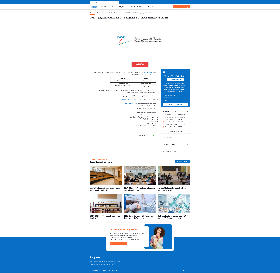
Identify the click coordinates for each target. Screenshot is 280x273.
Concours (104, 12)
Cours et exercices (165, 7)
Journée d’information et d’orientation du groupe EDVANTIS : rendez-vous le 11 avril (176, 124)
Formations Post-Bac (136, 7)
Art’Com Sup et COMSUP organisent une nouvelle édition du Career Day (175, 117)
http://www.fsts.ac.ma (131, 105)
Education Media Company (108, 264)
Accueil (92, 12)
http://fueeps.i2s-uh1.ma (131, 103)
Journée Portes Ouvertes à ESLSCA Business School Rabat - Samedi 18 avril (175, 120)
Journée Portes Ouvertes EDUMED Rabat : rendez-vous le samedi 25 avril (176, 122)
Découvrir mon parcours (181, 6)
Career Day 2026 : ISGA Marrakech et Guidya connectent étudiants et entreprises (176, 115)
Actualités (103, 7)
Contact (188, 270)
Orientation (151, 7)
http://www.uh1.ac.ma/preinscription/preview (131, 99)
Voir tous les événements (175, 131)
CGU (183, 270)
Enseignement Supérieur (118, 7)
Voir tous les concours (182, 161)
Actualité (98, 12)
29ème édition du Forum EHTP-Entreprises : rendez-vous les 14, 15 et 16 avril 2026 (176, 127)
